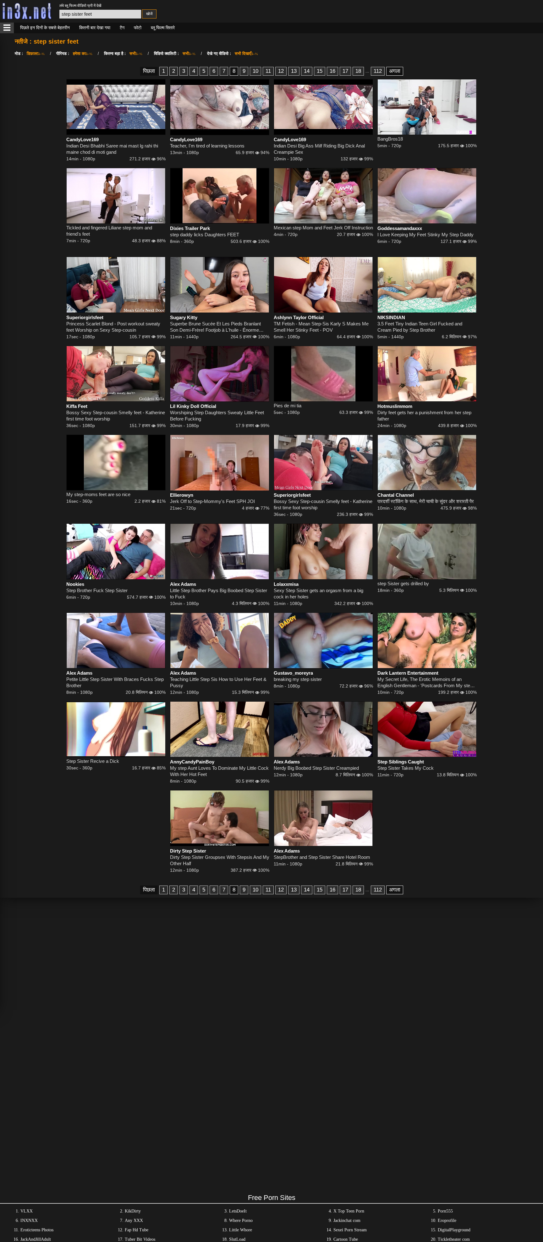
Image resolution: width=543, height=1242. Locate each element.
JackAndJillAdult (35, 1239)
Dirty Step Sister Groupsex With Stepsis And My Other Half (219, 860)
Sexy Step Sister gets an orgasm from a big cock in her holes (318, 593)
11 (268, 71)
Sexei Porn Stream (350, 1230)
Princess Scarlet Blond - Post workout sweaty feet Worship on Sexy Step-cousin (113, 327)
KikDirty (133, 1211)
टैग (122, 27)
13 (294, 71)
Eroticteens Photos (36, 1230)
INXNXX (29, 1220)
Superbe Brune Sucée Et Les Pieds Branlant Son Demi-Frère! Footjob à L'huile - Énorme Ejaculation (215, 327)
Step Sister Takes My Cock (405, 768)
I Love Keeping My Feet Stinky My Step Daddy (425, 234)
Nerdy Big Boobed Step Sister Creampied (316, 768)
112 (378, 71)
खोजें (149, 14)
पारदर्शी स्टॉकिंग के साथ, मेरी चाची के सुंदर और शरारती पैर (425, 501)
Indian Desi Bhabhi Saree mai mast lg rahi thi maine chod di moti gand (112, 149)
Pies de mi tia (287, 405)
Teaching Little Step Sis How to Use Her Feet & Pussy (218, 682)
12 (281, 71)
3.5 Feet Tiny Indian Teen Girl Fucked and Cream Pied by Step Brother (419, 327)
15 (319, 71)
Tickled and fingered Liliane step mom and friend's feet (109, 231)
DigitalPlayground (454, 1230)
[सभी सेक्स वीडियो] (7, 28)
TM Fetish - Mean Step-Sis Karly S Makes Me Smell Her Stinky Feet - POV (321, 327)
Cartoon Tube (345, 1239)
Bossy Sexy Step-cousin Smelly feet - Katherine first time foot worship (115, 415)
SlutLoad (237, 1239)
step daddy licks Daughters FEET (204, 234)
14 (307, 71)
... (367, 70)
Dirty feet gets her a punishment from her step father (424, 415)
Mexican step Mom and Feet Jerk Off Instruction (323, 227)
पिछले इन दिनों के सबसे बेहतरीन (45, 27)
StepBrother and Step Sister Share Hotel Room (322, 857)
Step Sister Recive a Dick (92, 761)
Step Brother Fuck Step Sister (97, 590)
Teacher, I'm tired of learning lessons (207, 145)
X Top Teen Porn (348, 1211)
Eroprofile (447, 1220)
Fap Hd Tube (136, 1230)
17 (345, 71)
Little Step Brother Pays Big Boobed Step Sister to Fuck (218, 593)
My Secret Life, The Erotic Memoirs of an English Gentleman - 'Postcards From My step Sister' (425, 683)
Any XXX (134, 1220)
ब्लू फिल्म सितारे (163, 27)
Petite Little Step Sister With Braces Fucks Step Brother (115, 682)
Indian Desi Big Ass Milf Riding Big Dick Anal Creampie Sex (319, 149)
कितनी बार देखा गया (94, 27)
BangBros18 (390, 139)
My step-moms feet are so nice (98, 494)
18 (358, 71)
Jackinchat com (346, 1220)
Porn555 (445, 1211)
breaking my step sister (298, 679)
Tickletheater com (454, 1239)
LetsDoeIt (238, 1211)
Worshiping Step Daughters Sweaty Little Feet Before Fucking (217, 415)
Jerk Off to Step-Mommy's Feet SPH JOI (212, 501)
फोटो (137, 27)
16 (332, 71)
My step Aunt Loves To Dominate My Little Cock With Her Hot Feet (219, 771)
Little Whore (240, 1230)
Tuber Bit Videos (140, 1239)
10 (255, 71)
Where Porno (241, 1220)
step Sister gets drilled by (403, 583)
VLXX (26, 1211)
